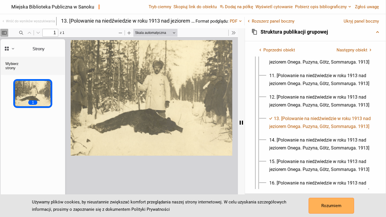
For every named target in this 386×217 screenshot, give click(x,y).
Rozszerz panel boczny (273, 21)
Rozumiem (331, 205)
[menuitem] (320, 58)
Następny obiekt (352, 50)
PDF (233, 21)
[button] (315, 32)
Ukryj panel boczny (361, 21)
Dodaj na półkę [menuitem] (239, 6)
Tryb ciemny (160, 6)
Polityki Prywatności (150, 209)
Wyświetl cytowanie (274, 6)
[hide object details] (241, 122)
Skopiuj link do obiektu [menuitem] (195, 6)
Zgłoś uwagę (367, 6)
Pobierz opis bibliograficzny (321, 6)
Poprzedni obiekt (279, 50)
